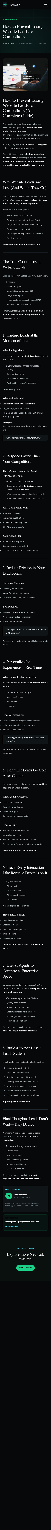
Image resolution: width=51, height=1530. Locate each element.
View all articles (25, 1268)
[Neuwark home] (11, 4)
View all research (12, 1227)
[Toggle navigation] (45, 4)
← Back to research (10, 19)
